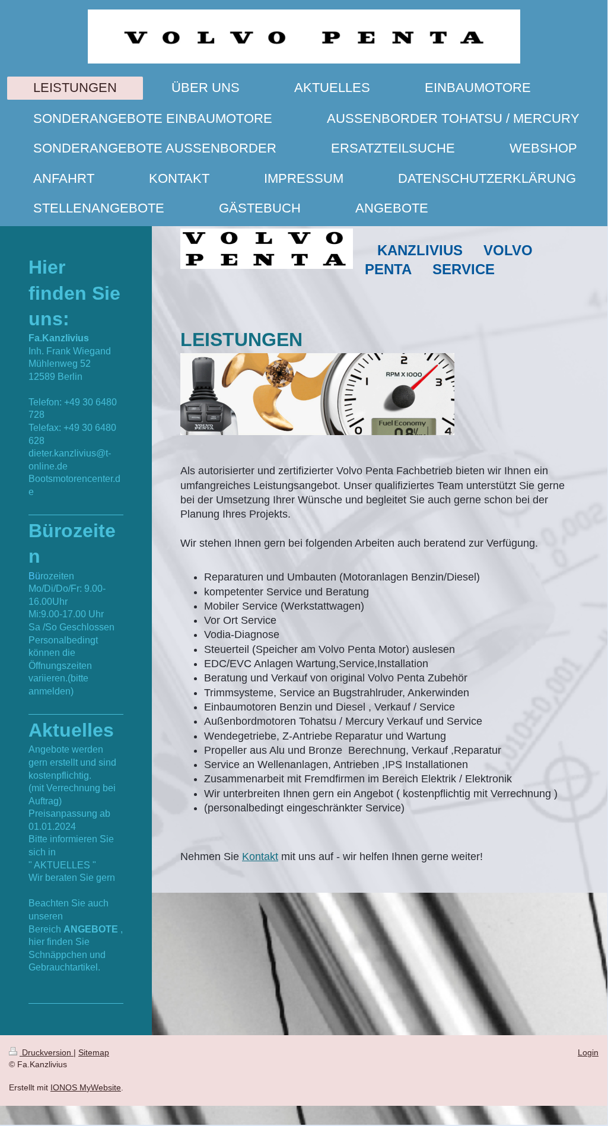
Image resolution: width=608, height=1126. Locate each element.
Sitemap (93, 1052)
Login (588, 1052)
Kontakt (260, 856)
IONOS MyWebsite (85, 1087)
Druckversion (47, 1052)
